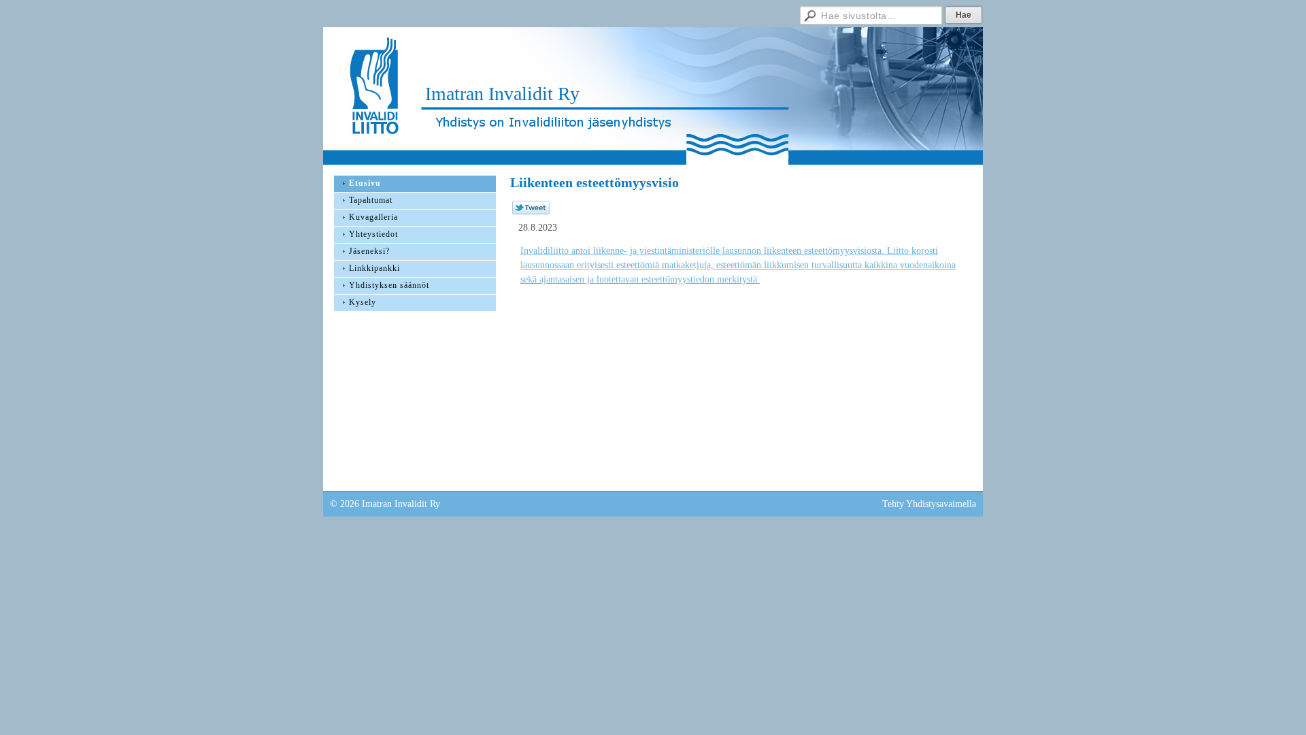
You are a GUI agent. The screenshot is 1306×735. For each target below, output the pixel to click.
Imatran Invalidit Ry (502, 93)
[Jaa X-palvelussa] (531, 211)
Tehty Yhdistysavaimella (929, 504)
